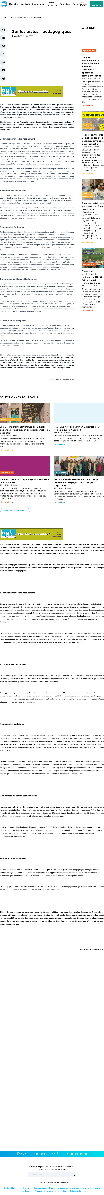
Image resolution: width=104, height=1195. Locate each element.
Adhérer (96, 5)
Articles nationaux (15, 17)
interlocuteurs (39, 4)
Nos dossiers (60, 472)
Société (7, 1188)
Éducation (15, 1188)
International (95, 1188)
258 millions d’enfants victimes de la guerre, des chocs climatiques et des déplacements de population (25, 430)
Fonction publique (26, 1188)
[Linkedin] (81, 1154)
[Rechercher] (73, 1174)
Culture (21, 1191)
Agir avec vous (89, 51)
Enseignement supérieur (58, 1188)
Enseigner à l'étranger (33, 1191)
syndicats (25, 4)
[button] (3, 29)
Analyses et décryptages (87, 126)
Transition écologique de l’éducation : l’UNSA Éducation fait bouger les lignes (92, 277)
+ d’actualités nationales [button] (15, 510)
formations (65, 4)
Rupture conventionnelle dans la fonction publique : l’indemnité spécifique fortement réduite (91, 66)
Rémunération (75, 1188)
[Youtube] (85, 1154)
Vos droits (85, 1188)
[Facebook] (72, 1154)
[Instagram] (76, 1154)
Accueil (4, 17)
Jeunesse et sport (41, 1188)
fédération (14, 4)
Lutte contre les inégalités (59, 1191)
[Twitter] (67, 1154)
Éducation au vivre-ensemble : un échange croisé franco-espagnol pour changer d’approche (76, 482)
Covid (46, 1191)
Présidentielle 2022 (78, 1191)
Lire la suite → (88, 106)
